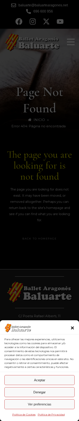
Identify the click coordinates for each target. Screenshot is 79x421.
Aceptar (39, 380)
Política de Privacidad (51, 414)
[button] (72, 328)
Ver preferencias (39, 404)
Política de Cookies (24, 414)
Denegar (39, 392)
